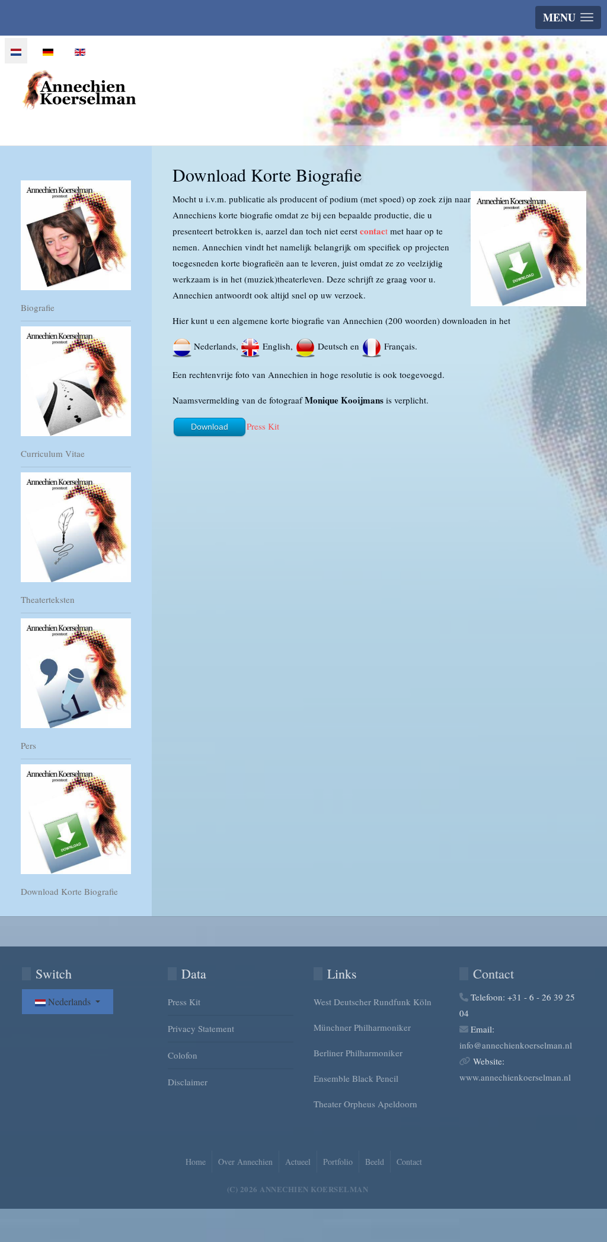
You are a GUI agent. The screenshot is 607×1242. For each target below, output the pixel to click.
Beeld (374, 1161)
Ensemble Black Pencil (356, 1078)
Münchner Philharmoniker (362, 1027)
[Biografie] (76, 235)
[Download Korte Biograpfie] (76, 819)
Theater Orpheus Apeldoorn (365, 1104)
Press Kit (263, 426)
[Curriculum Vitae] (76, 381)
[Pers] (76, 673)
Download (209, 426)
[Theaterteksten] (76, 527)
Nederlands (69, 1001)
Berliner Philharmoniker (358, 1053)
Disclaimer (187, 1082)
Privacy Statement (201, 1028)
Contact (409, 1161)
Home (196, 1161)
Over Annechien (245, 1161)
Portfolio (338, 1161)
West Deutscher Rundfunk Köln (373, 1002)
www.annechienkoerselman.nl (515, 1077)
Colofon (182, 1055)
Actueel (298, 1161)
